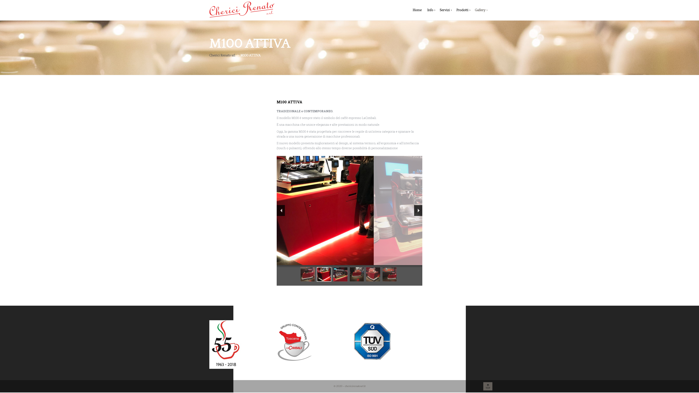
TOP (488, 388)
